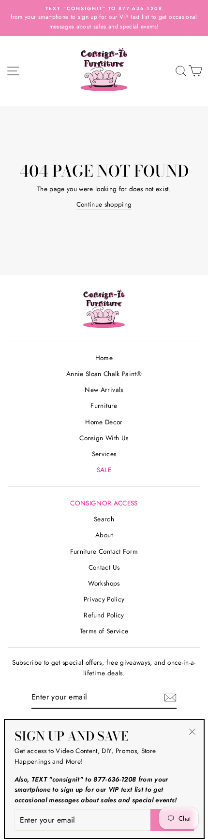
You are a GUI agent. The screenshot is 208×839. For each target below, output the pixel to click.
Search (104, 519)
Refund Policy (104, 615)
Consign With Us (103, 438)
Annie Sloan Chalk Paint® (104, 373)
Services (104, 454)
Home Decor (103, 422)
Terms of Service (104, 631)
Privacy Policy (104, 599)
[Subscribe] (170, 697)
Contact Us (104, 567)
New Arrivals (104, 389)
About (104, 535)
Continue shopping (104, 204)
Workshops (103, 583)
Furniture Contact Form (104, 551)
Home (104, 358)
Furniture (103, 405)
